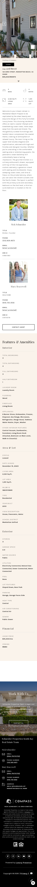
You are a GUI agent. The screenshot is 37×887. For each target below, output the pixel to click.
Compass (27, 812)
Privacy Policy (27, 873)
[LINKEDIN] (19, 856)
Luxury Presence (24, 863)
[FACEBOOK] (8, 856)
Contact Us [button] (18, 723)
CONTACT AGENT (18, 327)
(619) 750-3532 (8, 303)
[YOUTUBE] (24, 856)
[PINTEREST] (29, 856)
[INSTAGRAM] (13, 856)
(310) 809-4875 (8, 240)
